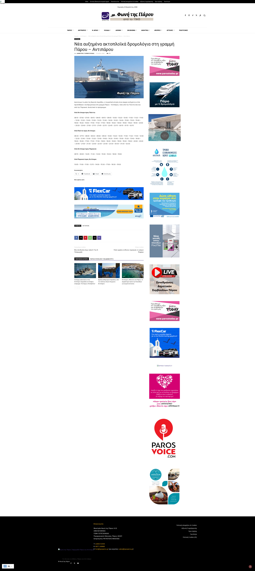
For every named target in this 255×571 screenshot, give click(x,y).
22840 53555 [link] (100, 544)
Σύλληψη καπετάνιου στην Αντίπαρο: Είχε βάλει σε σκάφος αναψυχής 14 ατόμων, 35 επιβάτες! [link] (84, 281)
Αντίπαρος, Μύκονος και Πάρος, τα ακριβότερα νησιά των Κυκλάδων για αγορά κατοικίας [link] (132, 281)
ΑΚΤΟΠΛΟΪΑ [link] (86, 225)
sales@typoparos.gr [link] (126, 549)
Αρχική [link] (76, 36)
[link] (2, 2)
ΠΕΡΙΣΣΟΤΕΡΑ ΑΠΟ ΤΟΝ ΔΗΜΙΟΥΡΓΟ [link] (101, 259)
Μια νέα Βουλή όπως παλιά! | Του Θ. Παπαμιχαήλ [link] (86, 251)
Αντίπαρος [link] (83, 36)
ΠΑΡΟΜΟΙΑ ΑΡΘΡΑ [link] (82, 259)
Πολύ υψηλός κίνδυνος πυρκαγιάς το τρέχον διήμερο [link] (129, 251)
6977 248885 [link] (100, 546)
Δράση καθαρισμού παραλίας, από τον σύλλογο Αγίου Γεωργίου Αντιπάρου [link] (108, 281)
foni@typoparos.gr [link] (101, 549)
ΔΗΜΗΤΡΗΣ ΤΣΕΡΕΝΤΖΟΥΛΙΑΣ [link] (85, 53)
